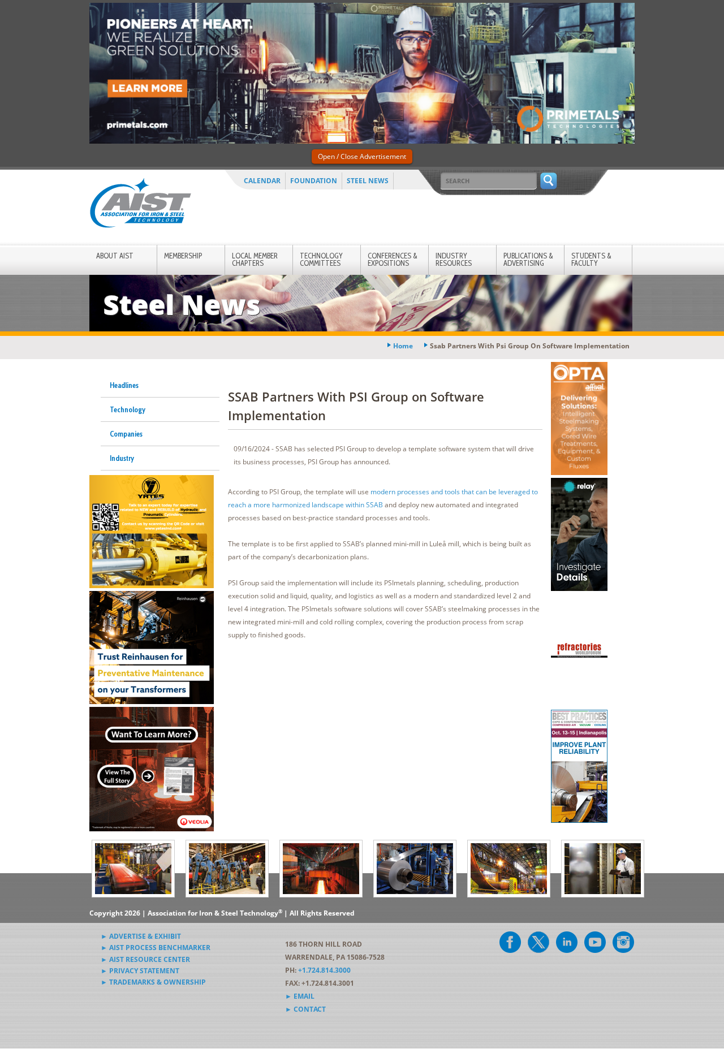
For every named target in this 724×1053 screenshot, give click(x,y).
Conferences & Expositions (392, 259)
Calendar (262, 180)
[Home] (140, 205)
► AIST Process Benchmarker (155, 947)
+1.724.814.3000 (324, 970)
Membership (183, 255)
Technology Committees (321, 259)
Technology (127, 409)
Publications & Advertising (528, 259)
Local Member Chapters (255, 259)
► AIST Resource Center (145, 959)
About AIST (114, 255)
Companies (126, 433)
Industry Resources (454, 259)
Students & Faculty (591, 259)
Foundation (313, 180)
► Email (299, 996)
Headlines (124, 385)
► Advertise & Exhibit (141, 936)
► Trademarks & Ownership (153, 982)
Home (403, 346)
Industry (122, 458)
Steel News (368, 180)
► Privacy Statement (140, 971)
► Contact (305, 1009)
